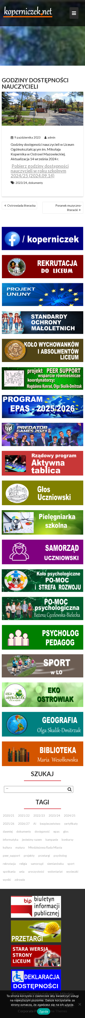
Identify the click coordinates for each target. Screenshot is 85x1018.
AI (34, 823)
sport (70, 863)
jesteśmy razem (32, 839)
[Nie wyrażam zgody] (79, 1004)
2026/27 (24, 823)
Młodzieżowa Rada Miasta (45, 847)
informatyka (10, 839)
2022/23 (39, 815)
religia (23, 863)
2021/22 (24, 815)
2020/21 (8, 815)
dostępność (42, 831)
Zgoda (43, 1011)
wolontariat (55, 871)
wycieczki (72, 871)
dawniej (8, 831)
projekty (29, 855)
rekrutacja (9, 863)
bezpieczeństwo (50, 823)
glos (65, 831)
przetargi (44, 855)
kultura (7, 847)
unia (21, 871)
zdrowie (20, 879)
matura (20, 847)
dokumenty (35, 183)
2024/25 (69, 815)
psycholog (60, 855)
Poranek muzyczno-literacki (68, 208)
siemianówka (55, 863)
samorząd (37, 863)
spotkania (9, 871)
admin (51, 137)
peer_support (11, 855)
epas (56, 831)
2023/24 (21, 183)
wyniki (7, 879)
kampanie (52, 839)
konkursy (67, 839)
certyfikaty (71, 823)
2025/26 (8, 823)
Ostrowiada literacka (21, 205)
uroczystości (36, 871)
